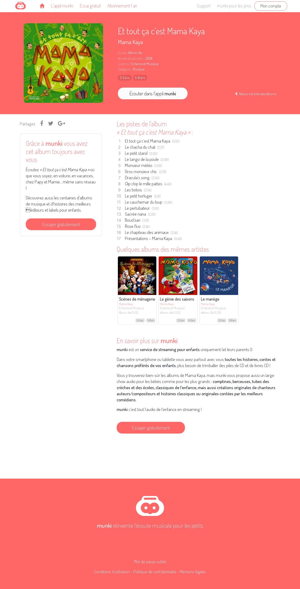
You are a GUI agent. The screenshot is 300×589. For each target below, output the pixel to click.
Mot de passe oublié (150, 561)
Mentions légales (193, 571)
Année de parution (130, 58)
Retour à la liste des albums (257, 93)
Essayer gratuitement (61, 224)
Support (203, 6)
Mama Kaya (130, 42)
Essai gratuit (90, 6)
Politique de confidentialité (154, 571)
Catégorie (124, 69)
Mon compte (270, 6)
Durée (122, 52)
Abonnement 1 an (122, 6)
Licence (123, 64)
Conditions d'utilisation (112, 571)
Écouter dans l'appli (152, 93)
